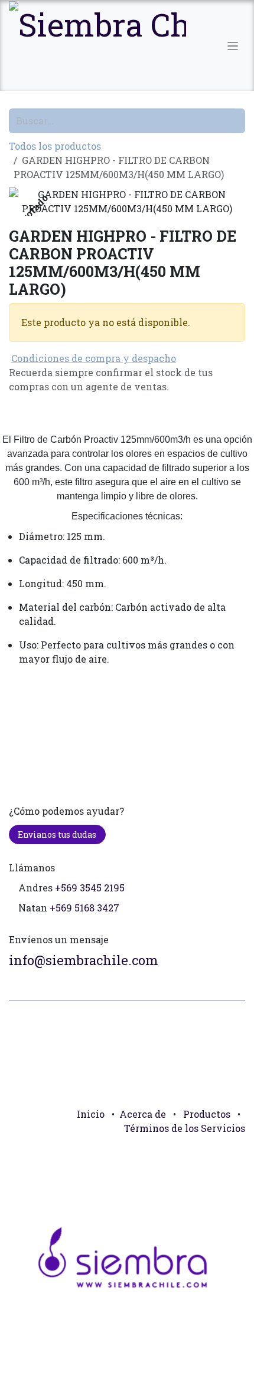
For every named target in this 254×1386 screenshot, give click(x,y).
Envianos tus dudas (57, 834)
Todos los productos (55, 146)
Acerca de (142, 1114)
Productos (206, 1114)
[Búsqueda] (240, 120)
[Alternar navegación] (233, 45)
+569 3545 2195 (90, 887)
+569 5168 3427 (84, 907)
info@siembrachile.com (83, 960)
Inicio (91, 1114)
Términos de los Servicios (184, 1128)
